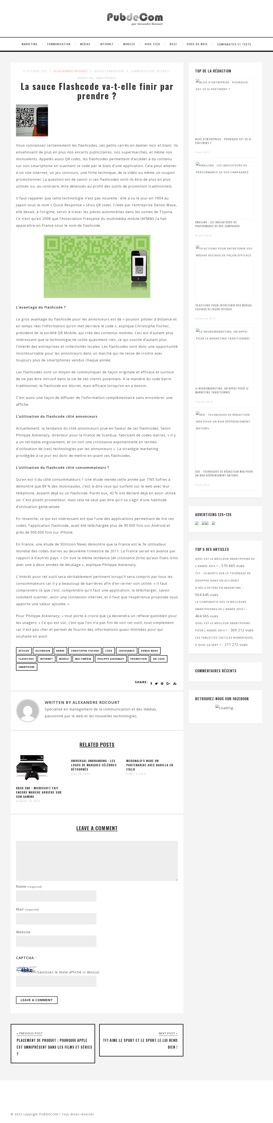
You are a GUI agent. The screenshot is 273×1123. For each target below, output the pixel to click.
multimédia (83, 658)
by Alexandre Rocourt (71, 71)
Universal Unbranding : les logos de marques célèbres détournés (94, 764)
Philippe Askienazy (110, 658)
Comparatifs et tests (234, 44)
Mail (27, 909)
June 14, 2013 (136, 773)
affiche (24, 650)
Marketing (30, 44)
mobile (64, 658)
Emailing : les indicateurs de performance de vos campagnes (217, 224)
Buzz (173, 44)
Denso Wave (149, 650)
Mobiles (129, 44)
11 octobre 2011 (35, 71)
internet (46, 658)
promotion (138, 658)
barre (60, 650)
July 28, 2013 (80, 773)
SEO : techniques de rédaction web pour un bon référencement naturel (224, 473)
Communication (59, 44)
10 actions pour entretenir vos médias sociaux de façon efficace (223, 307)
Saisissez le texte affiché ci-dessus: (68, 972)
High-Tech (152, 44)
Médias (85, 44)
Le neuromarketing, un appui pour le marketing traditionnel (221, 390)
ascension (42, 650)
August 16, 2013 (28, 801)
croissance (127, 650)
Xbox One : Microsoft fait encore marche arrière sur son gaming (39, 792)
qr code (159, 658)
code (108, 650)
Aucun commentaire (109, 71)
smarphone (27, 666)
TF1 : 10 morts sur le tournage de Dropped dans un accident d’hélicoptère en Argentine (223, 581)
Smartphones (106, 78)
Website (23, 932)
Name (29, 886)
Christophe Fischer (85, 650)
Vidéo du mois (197, 44)
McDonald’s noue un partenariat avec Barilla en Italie (149, 764)
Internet (107, 44)
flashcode (26, 658)
